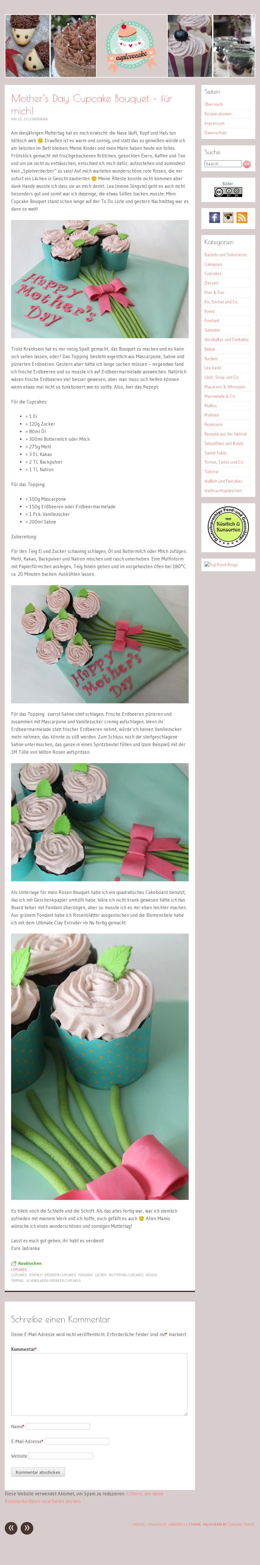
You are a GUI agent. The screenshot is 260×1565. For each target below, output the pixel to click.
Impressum (214, 123)
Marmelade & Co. (220, 396)
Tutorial (211, 471)
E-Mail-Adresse (27, 1441)
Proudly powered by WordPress (160, 1524)
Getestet (212, 330)
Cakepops (213, 264)
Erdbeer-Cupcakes (60, 1275)
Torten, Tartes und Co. (224, 462)
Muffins (211, 405)
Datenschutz (216, 132)
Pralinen (212, 414)
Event (209, 311)
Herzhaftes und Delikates (227, 339)
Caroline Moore (241, 1524)
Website (19, 1456)
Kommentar (24, 1349)
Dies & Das (214, 292)
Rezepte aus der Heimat (226, 433)
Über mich (214, 104)
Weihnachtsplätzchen (223, 490)
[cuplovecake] (130, 46)
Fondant (85, 1275)
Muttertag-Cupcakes (126, 1275)
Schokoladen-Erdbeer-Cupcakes (53, 1280)
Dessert (211, 282)
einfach (35, 1275)
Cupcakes (19, 1269)
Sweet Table (215, 452)
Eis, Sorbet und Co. (221, 301)
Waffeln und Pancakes (223, 481)
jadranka (40, 119)
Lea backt (213, 367)
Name (17, 1426)
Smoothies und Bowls (224, 443)
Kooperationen (218, 113)
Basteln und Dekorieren (226, 254)
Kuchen (211, 358)
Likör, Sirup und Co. (222, 377)
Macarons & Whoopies (225, 386)
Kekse (210, 349)
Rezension (214, 424)
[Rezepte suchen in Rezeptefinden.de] (221, 564)
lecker (101, 1275)
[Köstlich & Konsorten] (228, 545)
